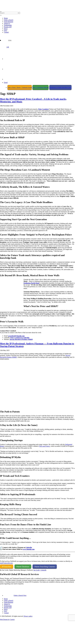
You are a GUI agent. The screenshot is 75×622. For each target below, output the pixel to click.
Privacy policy (28, 616)
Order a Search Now (20, 595)
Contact (6, 32)
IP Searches (6, 566)
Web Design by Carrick (7, 619)
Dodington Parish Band (31, 283)
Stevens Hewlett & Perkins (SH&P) (21, 339)
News (6, 29)
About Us (7, 23)
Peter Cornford (43, 109)
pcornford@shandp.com (16, 336)
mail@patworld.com (6, 563)
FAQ (5, 30)
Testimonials (8, 25)
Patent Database (23, 566)
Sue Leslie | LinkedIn (39, 570)
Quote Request (8, 21)
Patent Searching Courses (45, 566)
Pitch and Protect (44, 446)
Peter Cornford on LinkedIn (19, 337)
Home (6, 18)
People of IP (8, 27)
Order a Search (8, 20)
